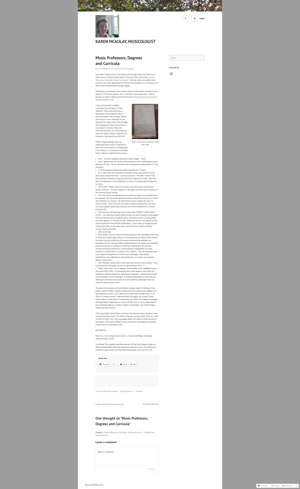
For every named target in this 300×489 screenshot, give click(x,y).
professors (129, 391)
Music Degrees (113, 391)
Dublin (104, 391)
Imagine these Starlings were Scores (110, 404)
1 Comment (138, 391)
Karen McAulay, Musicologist (126, 41)
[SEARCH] (185, 18)
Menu (202, 18)
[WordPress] (171, 74)
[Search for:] (186, 58)
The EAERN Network (150, 404)
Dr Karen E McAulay (127, 69)
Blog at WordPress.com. (94, 485)
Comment (150, 469)
